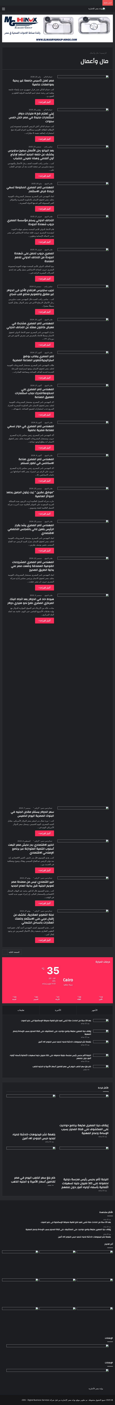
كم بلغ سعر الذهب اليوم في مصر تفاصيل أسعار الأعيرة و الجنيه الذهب (62, 1066)
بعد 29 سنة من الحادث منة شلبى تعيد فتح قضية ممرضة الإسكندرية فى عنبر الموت (56, 1020)
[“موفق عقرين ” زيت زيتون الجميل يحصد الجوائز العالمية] (83, 501)
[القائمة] (3, 10)
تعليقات (21, 1010)
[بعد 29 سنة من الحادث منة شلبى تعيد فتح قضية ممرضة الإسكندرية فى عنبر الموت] (101, 1023)
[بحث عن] (111, 10)
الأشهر (94, 1010)
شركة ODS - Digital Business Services (38, 1400)
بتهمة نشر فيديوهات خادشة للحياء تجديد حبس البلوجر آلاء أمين (64, 1042)
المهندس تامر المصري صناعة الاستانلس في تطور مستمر (36, 461)
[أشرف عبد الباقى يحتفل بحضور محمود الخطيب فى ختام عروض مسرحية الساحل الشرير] (20, 1292)
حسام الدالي (48, 77)
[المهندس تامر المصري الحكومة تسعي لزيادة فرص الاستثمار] (83, 196)
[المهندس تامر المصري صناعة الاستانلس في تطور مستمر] (83, 468)
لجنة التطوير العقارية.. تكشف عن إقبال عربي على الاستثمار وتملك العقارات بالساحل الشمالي (33, 918)
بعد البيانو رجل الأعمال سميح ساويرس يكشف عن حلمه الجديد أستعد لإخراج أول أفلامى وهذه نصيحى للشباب (31, 154)
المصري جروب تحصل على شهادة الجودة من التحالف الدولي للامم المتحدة (34, 257)
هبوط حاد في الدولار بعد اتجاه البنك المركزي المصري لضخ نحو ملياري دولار (30, 601)
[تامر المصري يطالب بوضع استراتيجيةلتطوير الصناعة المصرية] (83, 365)
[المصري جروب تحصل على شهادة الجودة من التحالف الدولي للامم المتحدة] (83, 262)
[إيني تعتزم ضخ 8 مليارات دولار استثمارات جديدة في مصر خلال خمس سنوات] (83, 122)
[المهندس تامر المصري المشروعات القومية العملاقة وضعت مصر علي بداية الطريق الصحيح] (83, 571)
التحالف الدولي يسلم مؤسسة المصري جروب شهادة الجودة (30, 222)
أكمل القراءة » (44, 102)
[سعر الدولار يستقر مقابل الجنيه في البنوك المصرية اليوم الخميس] (83, 821)
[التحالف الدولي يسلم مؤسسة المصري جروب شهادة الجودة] (83, 229)
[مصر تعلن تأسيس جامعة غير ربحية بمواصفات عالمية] (83, 89)
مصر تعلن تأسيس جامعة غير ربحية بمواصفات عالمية (33, 82)
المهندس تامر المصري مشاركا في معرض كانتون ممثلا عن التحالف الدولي (30, 325)
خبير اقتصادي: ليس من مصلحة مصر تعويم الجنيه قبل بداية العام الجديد (32, 883)
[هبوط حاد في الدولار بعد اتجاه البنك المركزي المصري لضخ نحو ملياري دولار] (83, 698)
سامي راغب (48, 147)
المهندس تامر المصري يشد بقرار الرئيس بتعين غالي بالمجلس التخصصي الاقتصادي (31, 529)
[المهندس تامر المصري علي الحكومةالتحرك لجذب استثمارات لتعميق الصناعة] (83, 398)
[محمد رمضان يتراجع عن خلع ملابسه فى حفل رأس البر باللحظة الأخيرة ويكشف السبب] (95, 1317)
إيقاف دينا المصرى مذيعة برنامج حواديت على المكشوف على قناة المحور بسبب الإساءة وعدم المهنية (52, 1032)
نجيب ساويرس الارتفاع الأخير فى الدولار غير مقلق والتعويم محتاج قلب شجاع (30, 292)
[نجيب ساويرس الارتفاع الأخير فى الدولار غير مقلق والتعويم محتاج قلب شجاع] (83, 299)
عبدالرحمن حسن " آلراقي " (42, 808)
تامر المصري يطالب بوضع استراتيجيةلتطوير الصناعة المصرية (33, 358)
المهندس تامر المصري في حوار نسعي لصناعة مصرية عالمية (30, 428)
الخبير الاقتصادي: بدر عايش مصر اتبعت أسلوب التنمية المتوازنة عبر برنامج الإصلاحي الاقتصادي (31, 848)
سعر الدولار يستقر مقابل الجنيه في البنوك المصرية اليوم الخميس (32, 813)
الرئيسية (103, 53)
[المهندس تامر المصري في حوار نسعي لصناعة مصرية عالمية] (83, 435)
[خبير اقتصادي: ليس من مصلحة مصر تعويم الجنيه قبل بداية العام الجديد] (83, 891)
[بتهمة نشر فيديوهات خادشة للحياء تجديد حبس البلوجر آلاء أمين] (101, 1046)
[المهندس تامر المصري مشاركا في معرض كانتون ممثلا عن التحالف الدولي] (83, 332)
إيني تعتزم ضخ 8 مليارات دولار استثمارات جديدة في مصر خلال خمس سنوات (31, 117)
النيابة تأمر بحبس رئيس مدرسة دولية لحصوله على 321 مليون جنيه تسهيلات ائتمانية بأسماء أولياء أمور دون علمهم (50, 1057)
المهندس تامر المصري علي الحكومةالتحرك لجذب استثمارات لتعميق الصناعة (34, 393)
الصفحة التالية (14, 952)
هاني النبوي (48, 183)
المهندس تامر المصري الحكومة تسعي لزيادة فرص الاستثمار (30, 189)
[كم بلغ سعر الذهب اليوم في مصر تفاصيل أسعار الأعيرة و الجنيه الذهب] (101, 1069)
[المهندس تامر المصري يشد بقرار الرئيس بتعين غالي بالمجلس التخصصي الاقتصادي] (83, 534)
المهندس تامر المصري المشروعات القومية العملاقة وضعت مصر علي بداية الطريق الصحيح (32, 565)
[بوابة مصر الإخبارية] (96, 9)
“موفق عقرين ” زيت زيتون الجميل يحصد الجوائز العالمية (30, 494)
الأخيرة (58, 1010)
